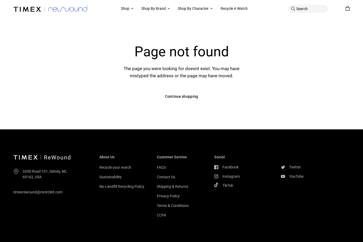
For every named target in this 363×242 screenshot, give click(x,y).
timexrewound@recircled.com (37, 192)
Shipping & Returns (172, 186)
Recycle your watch (115, 167)
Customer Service (172, 157)
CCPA (161, 215)
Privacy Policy (168, 196)
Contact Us (166, 177)
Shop (125, 8)
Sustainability (110, 177)
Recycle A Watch (234, 8)
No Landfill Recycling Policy (121, 186)
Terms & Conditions (173, 205)
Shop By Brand (153, 8)
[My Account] (337, 8)
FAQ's (161, 167)
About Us (107, 157)
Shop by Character (193, 8)
